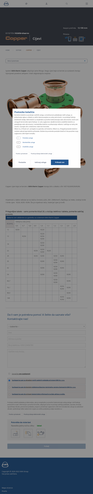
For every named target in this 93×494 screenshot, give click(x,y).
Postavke (22, 162)
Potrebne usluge (28, 138)
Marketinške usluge (29, 142)
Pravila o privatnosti (21, 153)
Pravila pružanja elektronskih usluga (41, 153)
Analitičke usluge (28, 147)
